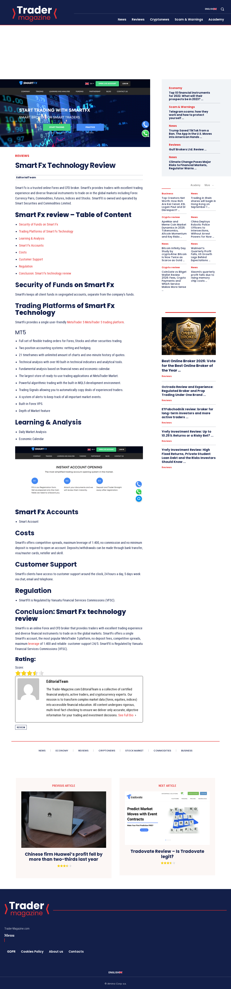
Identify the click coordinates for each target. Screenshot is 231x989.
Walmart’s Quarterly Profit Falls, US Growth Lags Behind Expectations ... (201, 254)
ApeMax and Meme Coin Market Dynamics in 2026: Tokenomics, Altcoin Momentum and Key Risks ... (174, 229)
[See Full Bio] (135, 715)
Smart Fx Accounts (31, 245)
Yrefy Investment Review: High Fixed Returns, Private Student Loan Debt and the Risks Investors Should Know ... (189, 456)
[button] (222, 9)
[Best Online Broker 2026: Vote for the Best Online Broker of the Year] (189, 336)
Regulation (26, 266)
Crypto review (171, 217)
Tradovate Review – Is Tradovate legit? (167, 854)
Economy (175, 88)
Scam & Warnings (182, 107)
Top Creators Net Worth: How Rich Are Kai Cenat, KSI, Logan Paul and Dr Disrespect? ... (174, 204)
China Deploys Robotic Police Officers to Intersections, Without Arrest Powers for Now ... (202, 229)
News (173, 125)
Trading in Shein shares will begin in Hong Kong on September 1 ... (203, 202)
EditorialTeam (26, 177)
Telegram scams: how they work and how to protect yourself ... (188, 115)
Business (167, 193)
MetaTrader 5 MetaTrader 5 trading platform (95, 322)
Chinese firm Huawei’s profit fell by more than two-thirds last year (64, 857)
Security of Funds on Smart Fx (38, 224)
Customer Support (31, 259)
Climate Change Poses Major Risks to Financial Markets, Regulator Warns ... (190, 165)
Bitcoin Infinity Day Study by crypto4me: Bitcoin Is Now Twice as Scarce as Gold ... (174, 254)
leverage (33, 644)
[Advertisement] (115, 52)
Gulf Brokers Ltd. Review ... (187, 149)
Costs (23, 252)
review (21, 727)
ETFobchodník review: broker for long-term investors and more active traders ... (187, 413)
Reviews (22, 155)
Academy (195, 185)
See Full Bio (125, 715)
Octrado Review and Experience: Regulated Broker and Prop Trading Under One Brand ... (187, 391)
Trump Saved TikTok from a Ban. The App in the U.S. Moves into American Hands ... (190, 134)
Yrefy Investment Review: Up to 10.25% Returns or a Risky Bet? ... (187, 433)
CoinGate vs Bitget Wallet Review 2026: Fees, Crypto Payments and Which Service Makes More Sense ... (174, 281)
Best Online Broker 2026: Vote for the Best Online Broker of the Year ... (189, 365)
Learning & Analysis (31, 238)
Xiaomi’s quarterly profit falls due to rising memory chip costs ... (203, 276)
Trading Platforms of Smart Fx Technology (46, 231)
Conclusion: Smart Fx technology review (45, 273)
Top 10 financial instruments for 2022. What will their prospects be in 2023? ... (189, 96)
